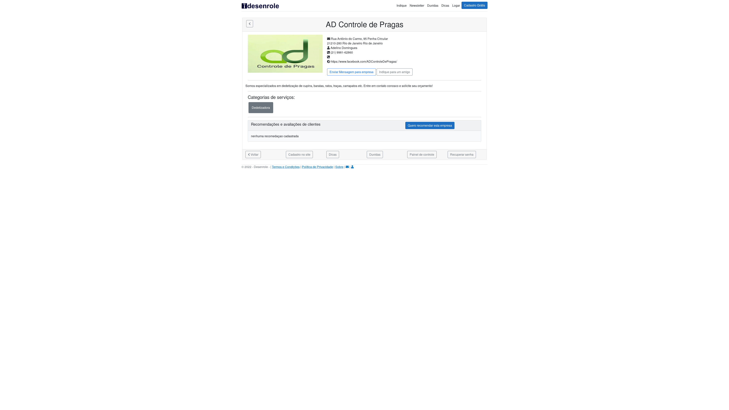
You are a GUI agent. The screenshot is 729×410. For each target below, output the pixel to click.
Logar (456, 5)
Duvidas (432, 5)
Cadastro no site (299, 154)
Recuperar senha (461, 154)
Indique (402, 5)
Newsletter (417, 5)
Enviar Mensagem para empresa (351, 72)
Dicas (445, 5)
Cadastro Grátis (474, 5)
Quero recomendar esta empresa (430, 125)
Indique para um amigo (394, 72)
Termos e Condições (286, 167)
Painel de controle (422, 154)
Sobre (339, 167)
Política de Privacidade (317, 167)
